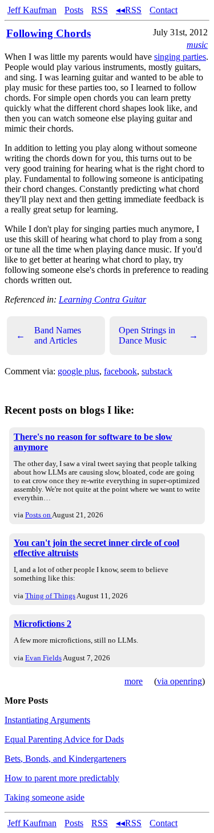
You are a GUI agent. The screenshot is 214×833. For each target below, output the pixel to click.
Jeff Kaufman (31, 10)
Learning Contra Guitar (102, 299)
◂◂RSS (129, 10)
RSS (99, 10)
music (197, 45)
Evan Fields (43, 658)
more (133, 681)
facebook (120, 371)
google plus (78, 371)
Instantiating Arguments (47, 720)
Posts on (38, 515)
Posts (73, 10)
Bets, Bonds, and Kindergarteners (65, 758)
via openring (179, 681)
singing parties (180, 57)
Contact (163, 10)
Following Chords (48, 33)
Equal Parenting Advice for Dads (64, 739)
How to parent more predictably (62, 778)
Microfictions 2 (42, 623)
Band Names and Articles (48, 335)
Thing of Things (50, 595)
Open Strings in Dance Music (159, 335)
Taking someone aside (44, 797)
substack (157, 371)
